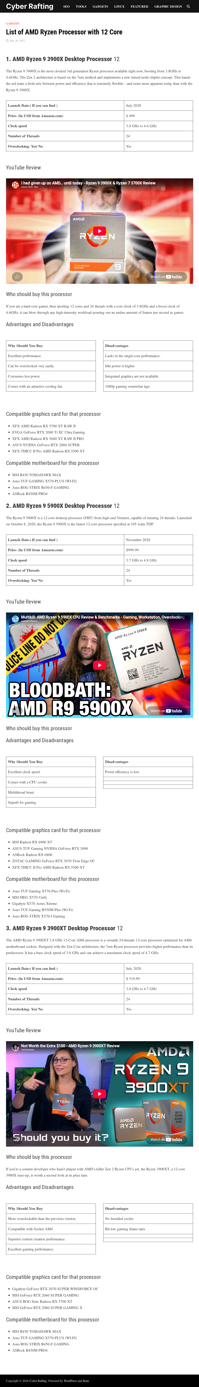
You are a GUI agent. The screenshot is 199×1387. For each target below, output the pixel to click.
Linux (119, 6)
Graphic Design (168, 6)
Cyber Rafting (29, 6)
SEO (66, 6)
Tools (81, 6)
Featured (139, 6)
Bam (86, 1381)
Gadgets (100, 6)
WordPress (70, 1381)
